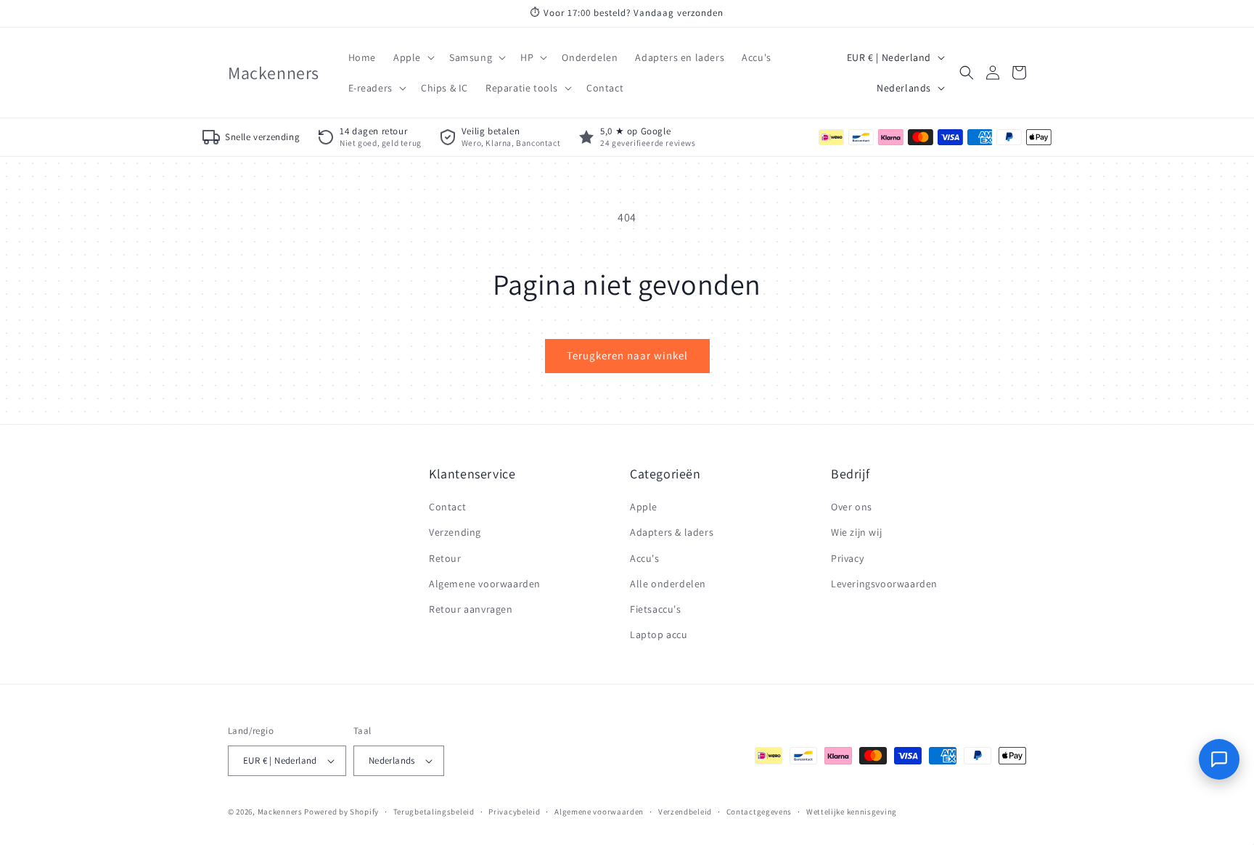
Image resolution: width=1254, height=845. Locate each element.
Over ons (851, 506)
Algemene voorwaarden (485, 583)
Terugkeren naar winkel (627, 355)
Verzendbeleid (685, 812)
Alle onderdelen (668, 583)
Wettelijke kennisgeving (851, 812)
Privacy (847, 558)
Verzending (455, 532)
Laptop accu (659, 634)
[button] (412, 57)
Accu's (645, 558)
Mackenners (280, 812)
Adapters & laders (671, 532)
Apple (643, 506)
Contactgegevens (759, 812)
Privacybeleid (514, 812)
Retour (445, 558)
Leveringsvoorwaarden (884, 583)
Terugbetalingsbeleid (434, 812)
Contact (447, 506)
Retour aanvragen (471, 609)
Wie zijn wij (856, 532)
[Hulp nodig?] (1219, 759)
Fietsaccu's (655, 609)
